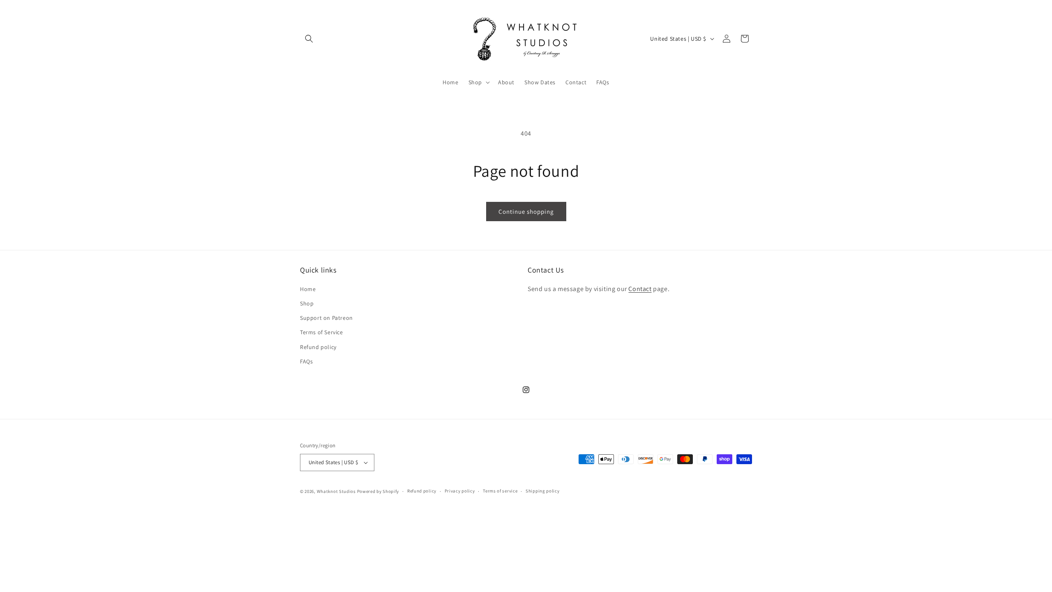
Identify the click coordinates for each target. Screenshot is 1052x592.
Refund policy (318, 347)
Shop (307, 303)
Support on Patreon (326, 317)
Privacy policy (460, 491)
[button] (309, 39)
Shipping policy (543, 491)
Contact (639, 288)
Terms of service (500, 491)
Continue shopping (526, 211)
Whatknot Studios (336, 491)
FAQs (306, 361)
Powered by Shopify (378, 491)
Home (308, 289)
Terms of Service (321, 332)
